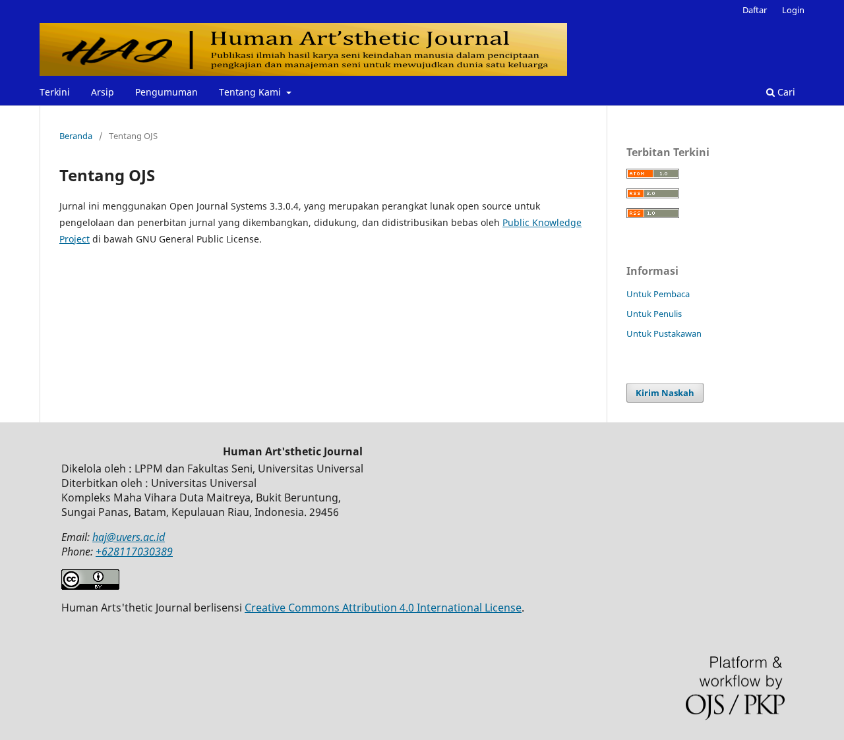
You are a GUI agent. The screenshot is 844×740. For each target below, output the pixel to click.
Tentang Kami (251, 92)
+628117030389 (134, 551)
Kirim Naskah (665, 393)
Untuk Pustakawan (664, 333)
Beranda (75, 136)
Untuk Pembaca (658, 294)
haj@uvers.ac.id (128, 537)
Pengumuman (166, 92)
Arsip (102, 92)
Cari (785, 92)
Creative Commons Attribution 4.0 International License (383, 607)
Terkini (55, 92)
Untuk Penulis (654, 314)
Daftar (754, 10)
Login (793, 10)
